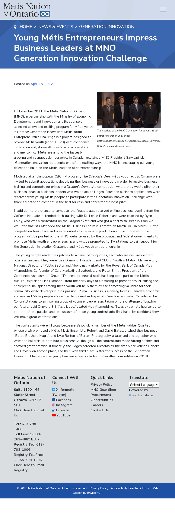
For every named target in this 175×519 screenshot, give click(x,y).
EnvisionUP (94, 493)
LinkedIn (62, 410)
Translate (145, 395)
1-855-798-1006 (28, 460)
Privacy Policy (101, 384)
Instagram (64, 405)
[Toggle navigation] (163, 9)
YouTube (63, 415)
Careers (97, 405)
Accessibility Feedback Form (130, 488)
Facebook (63, 400)
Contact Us (100, 410)
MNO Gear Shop (103, 389)
